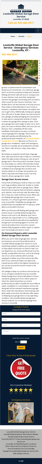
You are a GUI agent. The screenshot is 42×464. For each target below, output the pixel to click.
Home (13, 36)
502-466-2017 (26, 22)
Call (21, 461)
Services (21, 36)
